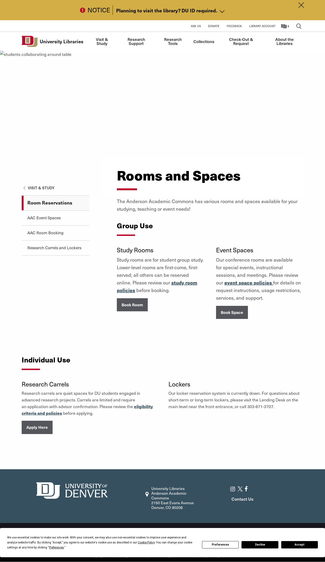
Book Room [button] (132, 305)
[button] (285, 26)
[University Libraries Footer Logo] (72, 490)
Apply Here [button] (37, 427)
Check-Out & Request (241, 41)
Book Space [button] (232, 312)
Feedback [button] (234, 26)
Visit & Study (102, 41)
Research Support (137, 41)
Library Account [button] (262, 26)
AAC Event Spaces (44, 217)
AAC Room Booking (45, 232)
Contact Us (242, 499)
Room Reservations (49, 202)
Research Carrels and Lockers (54, 247)
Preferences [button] (56, 547)
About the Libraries (285, 41)
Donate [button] (214, 26)
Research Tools (173, 41)
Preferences (220, 544)
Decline (260, 544)
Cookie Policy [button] (146, 542)
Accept (300, 544)
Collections (203, 41)
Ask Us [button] (196, 26)
